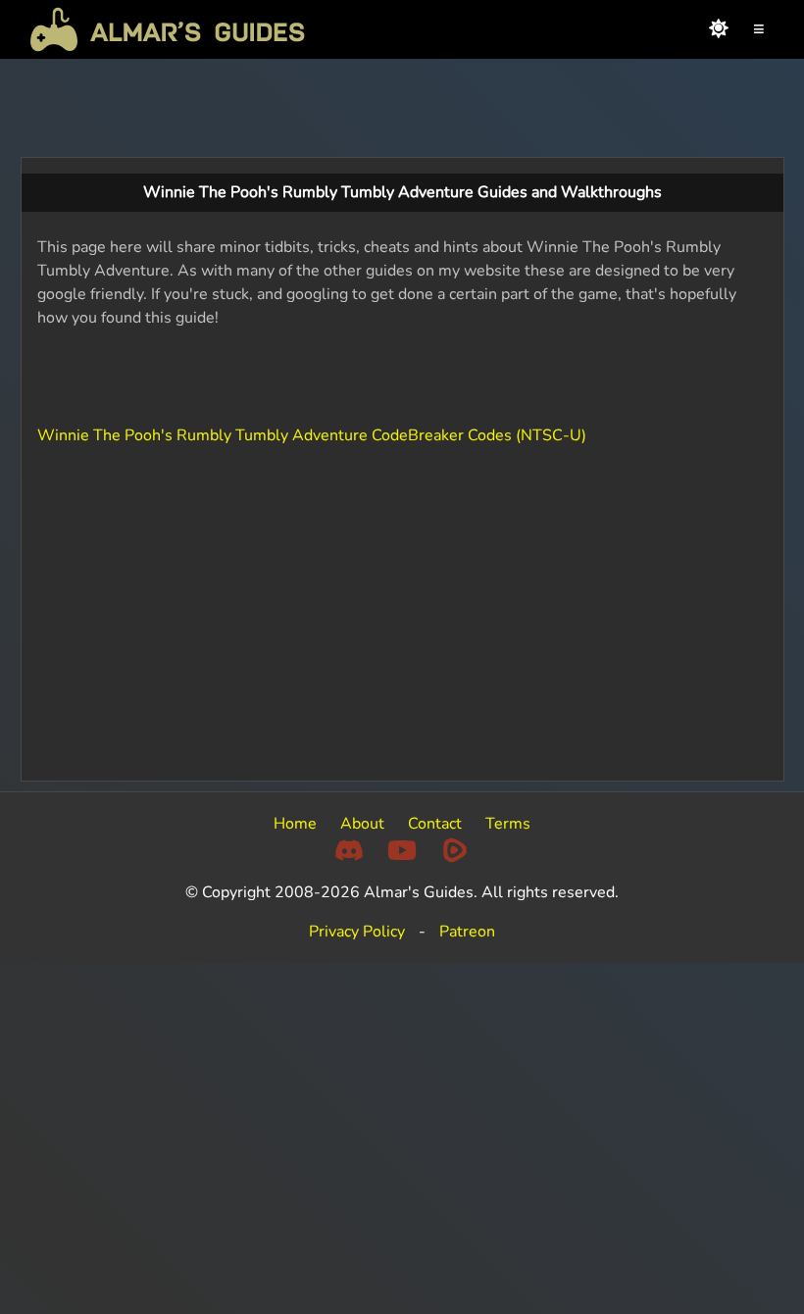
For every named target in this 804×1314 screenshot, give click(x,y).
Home (295, 823)
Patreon (467, 931)
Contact (435, 823)
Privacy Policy (357, 931)
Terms (507, 823)
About (362, 823)
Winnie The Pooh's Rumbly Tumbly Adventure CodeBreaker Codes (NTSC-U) (311, 435)
